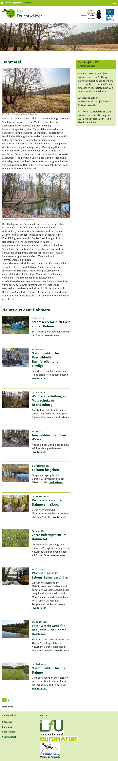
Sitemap (8, 727)
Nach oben (7, 706)
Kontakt (8, 722)
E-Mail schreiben (88, 105)
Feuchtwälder (2, 3)
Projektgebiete (13, 2)
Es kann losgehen (45, 470)
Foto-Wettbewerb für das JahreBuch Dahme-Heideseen (50, 630)
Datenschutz (10, 737)
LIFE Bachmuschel (100, 111)
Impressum (9, 732)
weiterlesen (53, 335)
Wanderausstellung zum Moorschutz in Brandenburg (50, 400)
